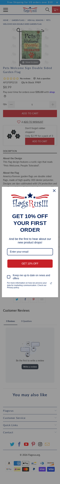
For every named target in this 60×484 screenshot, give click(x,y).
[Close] (54, 190)
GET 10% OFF (30, 263)
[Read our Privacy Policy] (51, 283)
